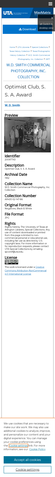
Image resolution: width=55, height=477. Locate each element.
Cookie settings (18, 445)
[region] (27, 447)
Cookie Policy (37, 449)
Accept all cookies (27, 460)
